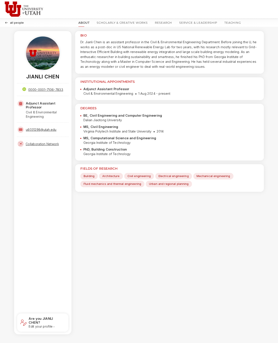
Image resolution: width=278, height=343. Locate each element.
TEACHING (232, 22)
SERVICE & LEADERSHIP (198, 22)
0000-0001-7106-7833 (45, 90)
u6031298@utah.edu (41, 129)
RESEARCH (163, 22)
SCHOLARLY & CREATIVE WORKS (122, 22)
